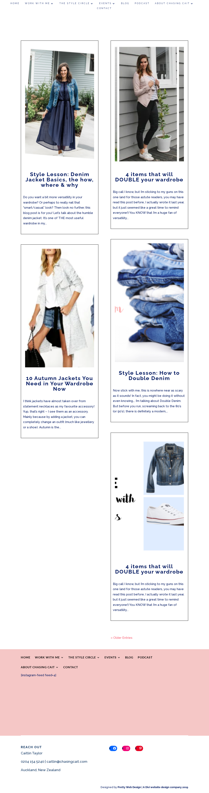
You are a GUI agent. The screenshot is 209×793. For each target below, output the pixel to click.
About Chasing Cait (172, 3)
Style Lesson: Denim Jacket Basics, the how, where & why (60, 179)
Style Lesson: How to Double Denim (149, 375)
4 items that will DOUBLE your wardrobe (149, 177)
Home (15, 3)
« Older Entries (121, 638)
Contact (104, 8)
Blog (125, 3)
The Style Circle (74, 3)
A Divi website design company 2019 (165, 787)
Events (105, 3)
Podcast (142, 3)
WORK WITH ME (37, 3)
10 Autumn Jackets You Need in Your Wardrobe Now (59, 383)
